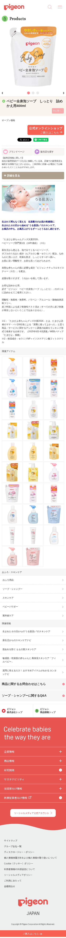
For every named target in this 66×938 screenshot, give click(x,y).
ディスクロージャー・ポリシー (19, 851)
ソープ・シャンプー (12, 589)
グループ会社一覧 (12, 846)
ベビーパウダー (10, 606)
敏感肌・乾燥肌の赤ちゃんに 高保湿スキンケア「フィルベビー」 (29, 660)
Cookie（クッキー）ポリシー (18, 863)
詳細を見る (13, 175)
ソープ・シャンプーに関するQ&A (24, 695)
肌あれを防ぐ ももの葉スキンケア (19, 649)
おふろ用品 (8, 580)
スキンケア (8, 598)
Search (50, 7)
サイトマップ (10, 840)
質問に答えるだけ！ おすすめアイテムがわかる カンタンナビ (29, 672)
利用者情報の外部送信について (19, 869)
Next (63, 93)
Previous (2, 93)
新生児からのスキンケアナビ (17, 640)
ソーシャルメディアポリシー (18, 874)
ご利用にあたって (12, 880)
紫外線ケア (8, 615)
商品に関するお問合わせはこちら (24, 684)
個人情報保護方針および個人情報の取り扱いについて (30, 857)
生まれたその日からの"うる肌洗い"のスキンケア (26, 631)
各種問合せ (9, 886)
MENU (58, 7)
